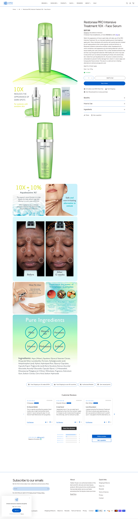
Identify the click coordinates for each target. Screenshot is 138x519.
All (19, 9)
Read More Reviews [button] (69, 428)
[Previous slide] (23, 414)
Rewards (101, 489)
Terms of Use (32, 493)
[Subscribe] (48, 488)
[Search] (127, 3)
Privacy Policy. (41, 493)
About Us (101, 486)
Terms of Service (104, 492)
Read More (73, 494)
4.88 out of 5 (40, 437)
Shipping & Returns (104, 483)
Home (14, 9)
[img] (31, 400)
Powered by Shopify (31, 510)
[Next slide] (114, 414)
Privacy (101, 495)
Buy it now (104, 83)
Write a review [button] (101, 436)
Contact (101, 498)
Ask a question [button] (101, 440)
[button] (46, 422)
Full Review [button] (30, 422)
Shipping (86, 32)
